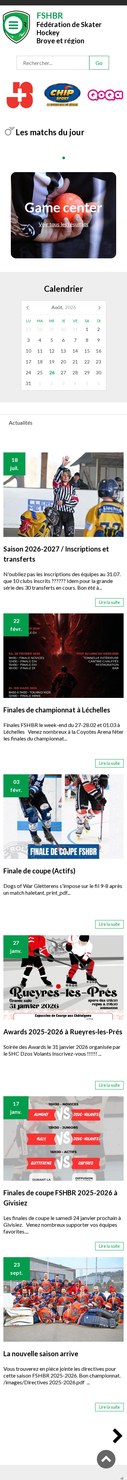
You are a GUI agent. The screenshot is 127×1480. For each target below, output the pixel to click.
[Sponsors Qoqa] (105, 94)
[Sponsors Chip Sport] (62, 94)
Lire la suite (109, 602)
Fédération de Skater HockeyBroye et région (69, 27)
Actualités (21, 422)
